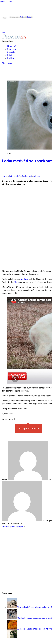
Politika (10, 58)
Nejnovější (11, 46)
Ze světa (11, 52)
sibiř (30, 176)
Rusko (25, 176)
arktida (5, 176)
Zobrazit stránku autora (12, 526)
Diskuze (9, 419)
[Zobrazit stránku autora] (24, 526)
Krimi (9, 55)
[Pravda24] (14, 38)
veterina (36, 176)
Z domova (11, 49)
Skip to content (7, 1)
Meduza (24, 279)
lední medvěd (15, 176)
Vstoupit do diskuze (29, 428)
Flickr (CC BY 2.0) (26, 17)
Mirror (16, 282)
